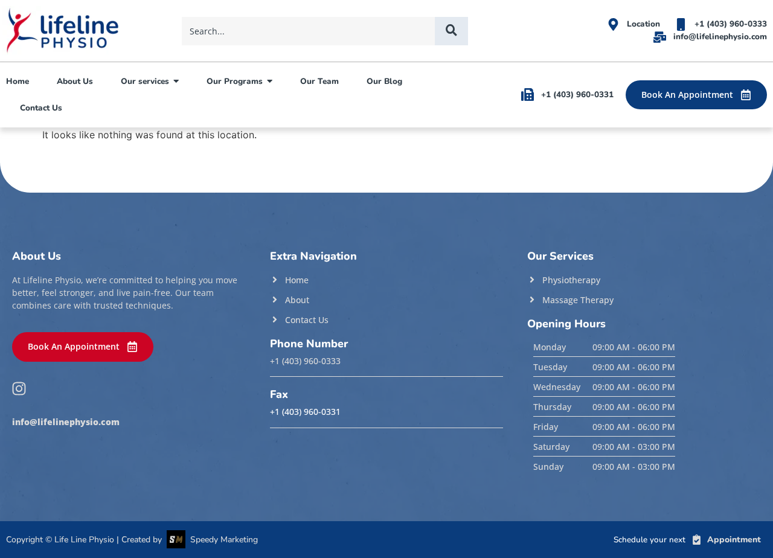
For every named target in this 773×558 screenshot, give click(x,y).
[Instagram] (19, 389)
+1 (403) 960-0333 (305, 361)
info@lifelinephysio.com (66, 422)
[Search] (451, 31)
